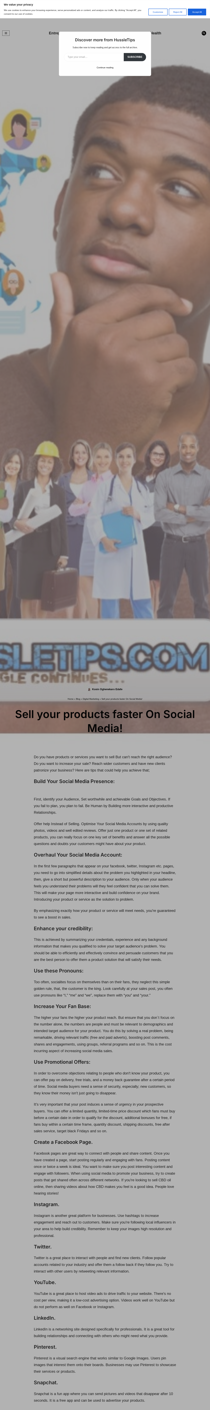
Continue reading (105, 67)
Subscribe (134, 57)
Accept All (197, 12)
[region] (105, 9)
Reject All (177, 12)
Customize (158, 12)
